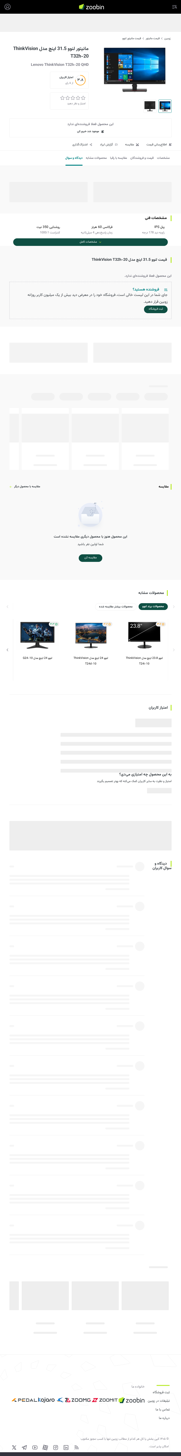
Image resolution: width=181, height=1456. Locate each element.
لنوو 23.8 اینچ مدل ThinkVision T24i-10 (144, 661)
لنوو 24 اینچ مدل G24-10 (37, 658)
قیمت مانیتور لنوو (131, 38)
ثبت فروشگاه (161, 1392)
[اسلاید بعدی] (7, 650)
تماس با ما (163, 1410)
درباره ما (164, 1418)
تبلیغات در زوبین (159, 1401)
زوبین (167, 38)
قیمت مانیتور (153, 38)
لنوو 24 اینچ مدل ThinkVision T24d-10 (91, 661)
